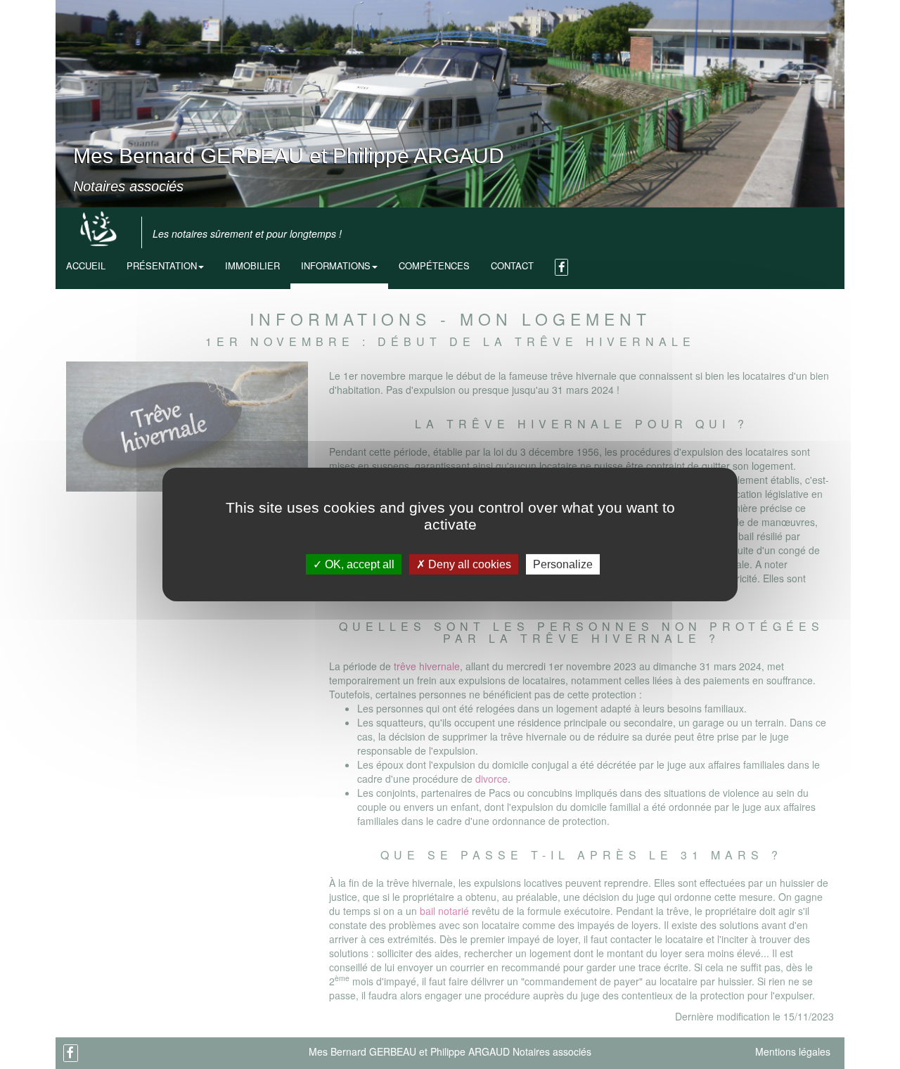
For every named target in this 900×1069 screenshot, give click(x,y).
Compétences (434, 265)
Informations (336, 265)
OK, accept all (358, 564)
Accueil (85, 265)
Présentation (162, 265)
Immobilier (252, 265)
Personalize (563, 564)
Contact (512, 265)
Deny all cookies (468, 564)
